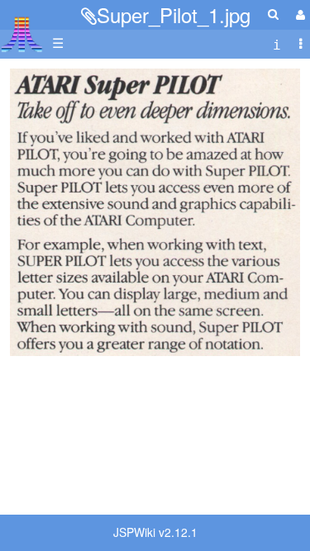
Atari (22, 34)
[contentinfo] (277, 43)
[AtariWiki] (22, 29)
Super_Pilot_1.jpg (173, 14)
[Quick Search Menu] (273, 13)
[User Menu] (298, 14)
